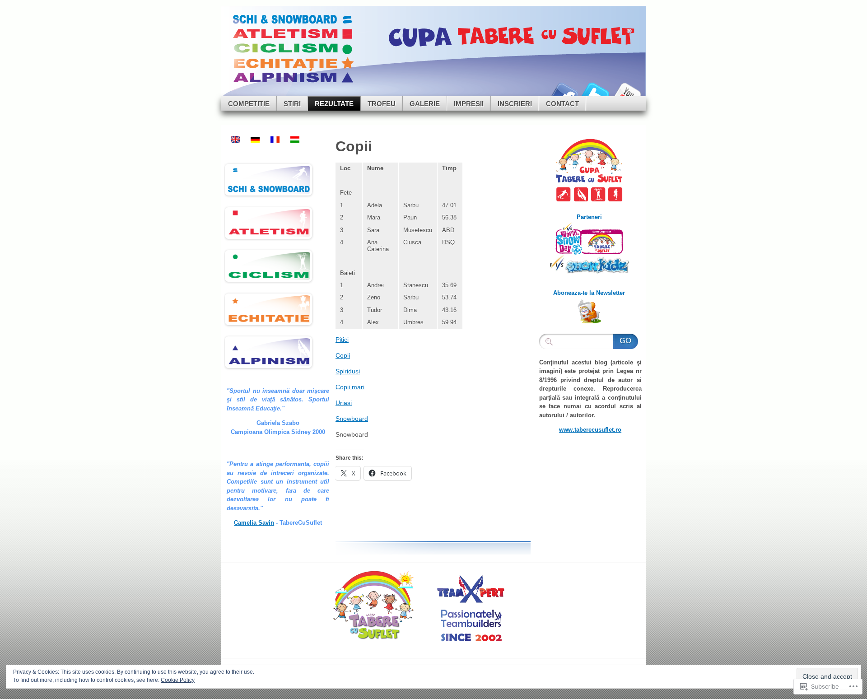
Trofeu (382, 103)
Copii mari (350, 387)
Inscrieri (515, 103)
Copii (343, 355)
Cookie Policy (178, 680)
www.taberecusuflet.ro (590, 429)
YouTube (626, 93)
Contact (562, 103)
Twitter (595, 93)
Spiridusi (348, 371)
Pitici (342, 339)
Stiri (292, 103)
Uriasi (344, 402)
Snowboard (352, 418)
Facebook (563, 93)
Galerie (425, 103)
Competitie (249, 103)
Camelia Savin (254, 522)
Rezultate (334, 103)
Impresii (469, 103)
